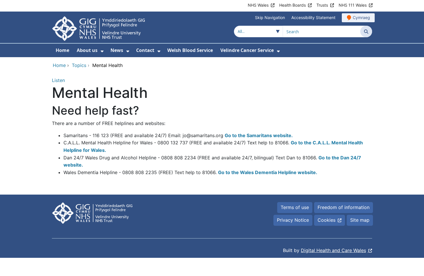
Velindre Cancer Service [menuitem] (247, 50)
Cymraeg (361, 17)
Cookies (326, 220)
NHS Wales (258, 5)
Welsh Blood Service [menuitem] (190, 50)
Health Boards (292, 5)
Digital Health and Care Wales (333, 250)
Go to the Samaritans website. (259, 135)
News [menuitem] (116, 50)
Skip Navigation (270, 17)
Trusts (322, 5)
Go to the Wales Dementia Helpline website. (267, 172)
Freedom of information (343, 207)
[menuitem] (102, 51)
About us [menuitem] (87, 50)
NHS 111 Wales (353, 5)
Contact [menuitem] (145, 50)
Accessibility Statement (313, 17)
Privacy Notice (293, 220)
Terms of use (295, 207)
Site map (359, 220)
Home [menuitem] (62, 50)
